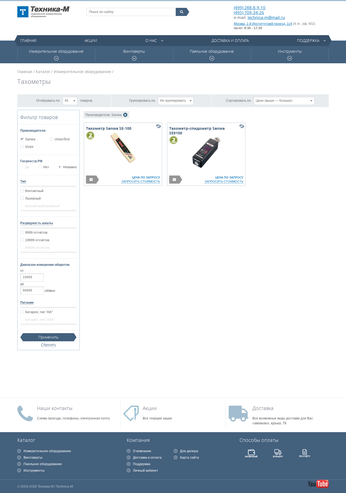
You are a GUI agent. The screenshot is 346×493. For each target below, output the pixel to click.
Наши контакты (54, 408)
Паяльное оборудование (212, 51)
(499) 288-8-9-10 (249, 7)
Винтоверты (134, 51)
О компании (142, 451)
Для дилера (189, 451)
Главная (28, 40)
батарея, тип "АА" (38, 312)
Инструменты (290, 51)
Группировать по (142, 100)
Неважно (70, 167)
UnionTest (62, 139)
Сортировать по (238, 100)
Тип (23, 181)
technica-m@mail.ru (266, 17)
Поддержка (308, 40)
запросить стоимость (140, 181)
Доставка (263, 408)
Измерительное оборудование (56, 51)
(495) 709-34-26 (249, 12)
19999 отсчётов (37, 240)
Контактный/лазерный (42, 206)
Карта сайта (189, 457)
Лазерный (33, 198)
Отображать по (48, 100)
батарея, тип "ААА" (40, 320)
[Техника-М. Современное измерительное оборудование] (43, 12)
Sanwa (30, 139)
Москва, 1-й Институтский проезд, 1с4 (263, 24)
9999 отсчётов (36, 232)
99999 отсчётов (37, 248)
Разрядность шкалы (36, 223)
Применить (48, 337)
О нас (151, 40)
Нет (46, 167)
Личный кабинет (145, 470)
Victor (29, 147)
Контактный (34, 191)
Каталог (43, 71)
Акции (91, 40)
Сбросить (48, 345)
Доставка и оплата (230, 40)
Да (27, 167)
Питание (27, 303)
